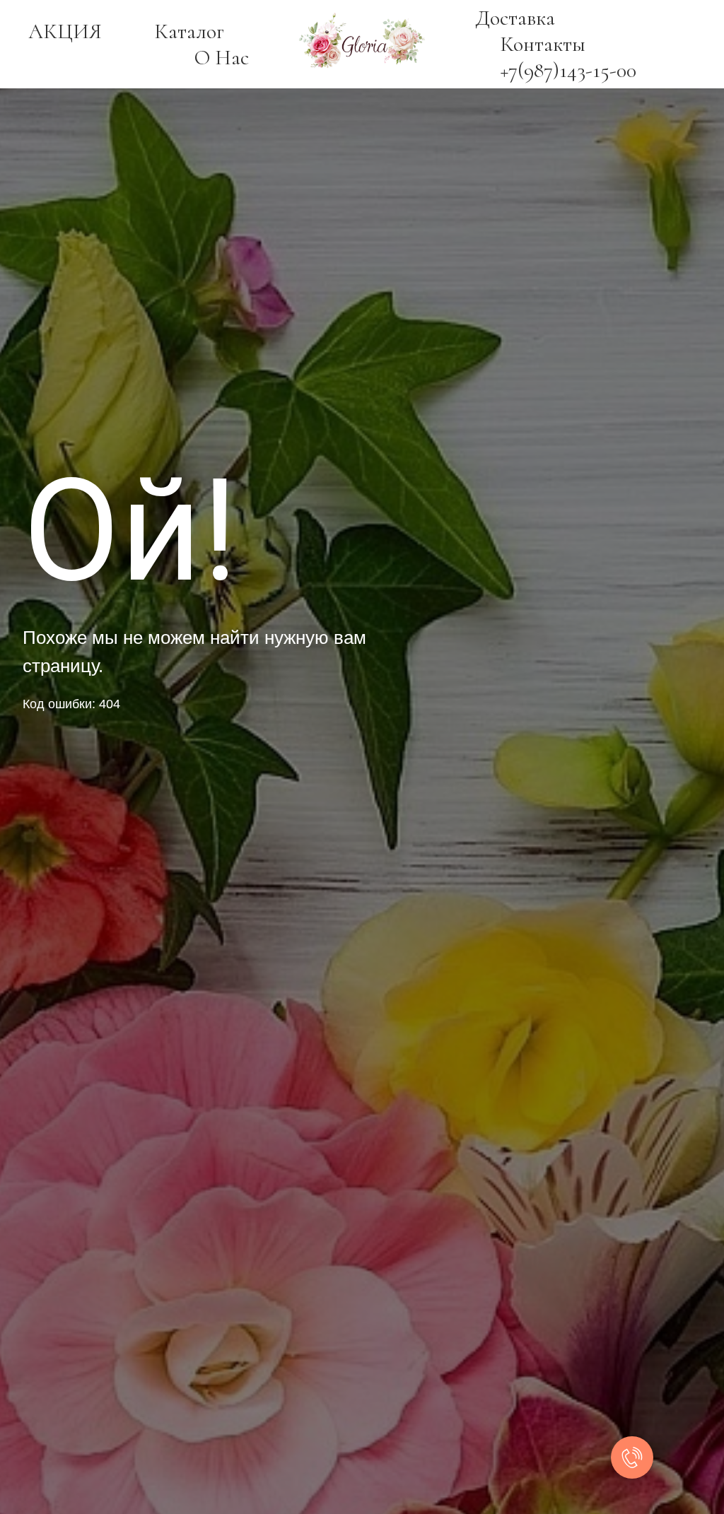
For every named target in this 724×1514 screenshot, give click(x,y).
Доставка (515, 18)
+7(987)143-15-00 (568, 70)
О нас (221, 58)
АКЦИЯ (65, 31)
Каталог (189, 31)
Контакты (542, 44)
